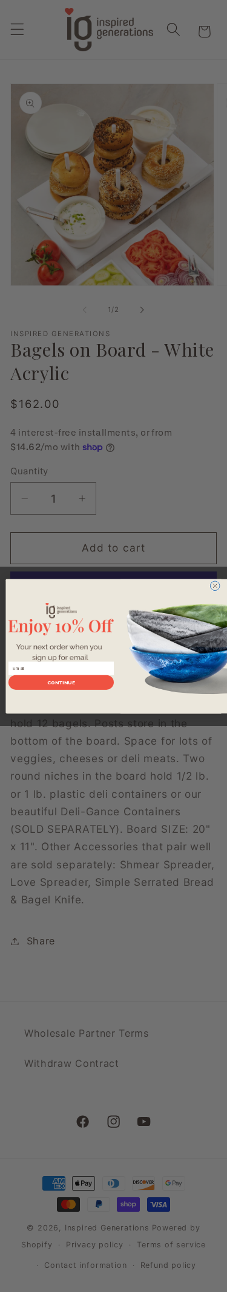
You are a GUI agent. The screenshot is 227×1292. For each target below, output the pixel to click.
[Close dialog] (215, 585)
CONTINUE (60, 682)
